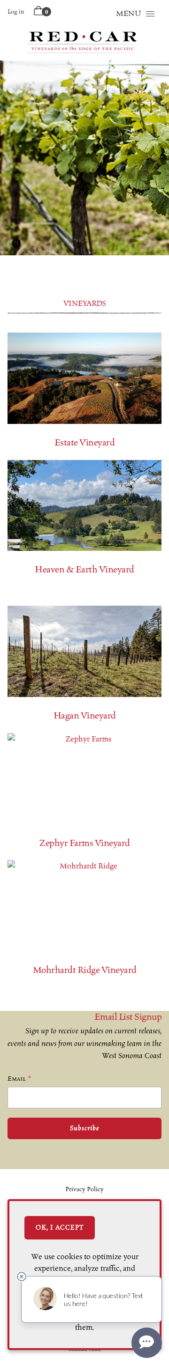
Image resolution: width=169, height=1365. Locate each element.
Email (17, 1079)
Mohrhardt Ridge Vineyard (85, 969)
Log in (16, 11)
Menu (128, 13)
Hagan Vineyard (85, 715)
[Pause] (16, 243)
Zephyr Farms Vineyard (84, 843)
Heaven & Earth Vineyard (84, 569)
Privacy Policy (84, 1189)
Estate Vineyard (84, 442)
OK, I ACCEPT (60, 1227)
